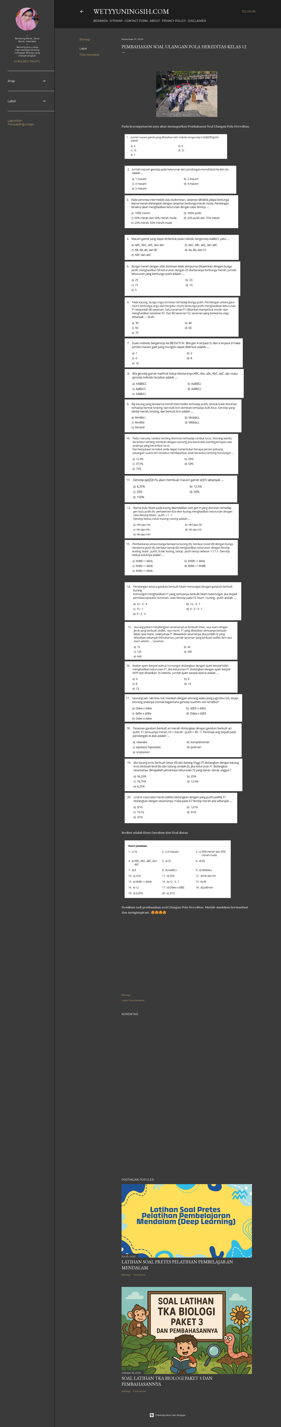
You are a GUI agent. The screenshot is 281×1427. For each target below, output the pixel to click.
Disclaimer (197, 21)
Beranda (100, 21)
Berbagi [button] (85, 39)
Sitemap (116, 21)
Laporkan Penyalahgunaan (21, 122)
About (155, 21)
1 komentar (139, 1274)
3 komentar (139, 1391)
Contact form (136, 21)
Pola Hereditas (89, 54)
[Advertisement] (187, 1141)
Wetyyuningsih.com (131, 11)
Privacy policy (174, 21)
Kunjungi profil (27, 61)
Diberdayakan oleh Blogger (171, 1415)
